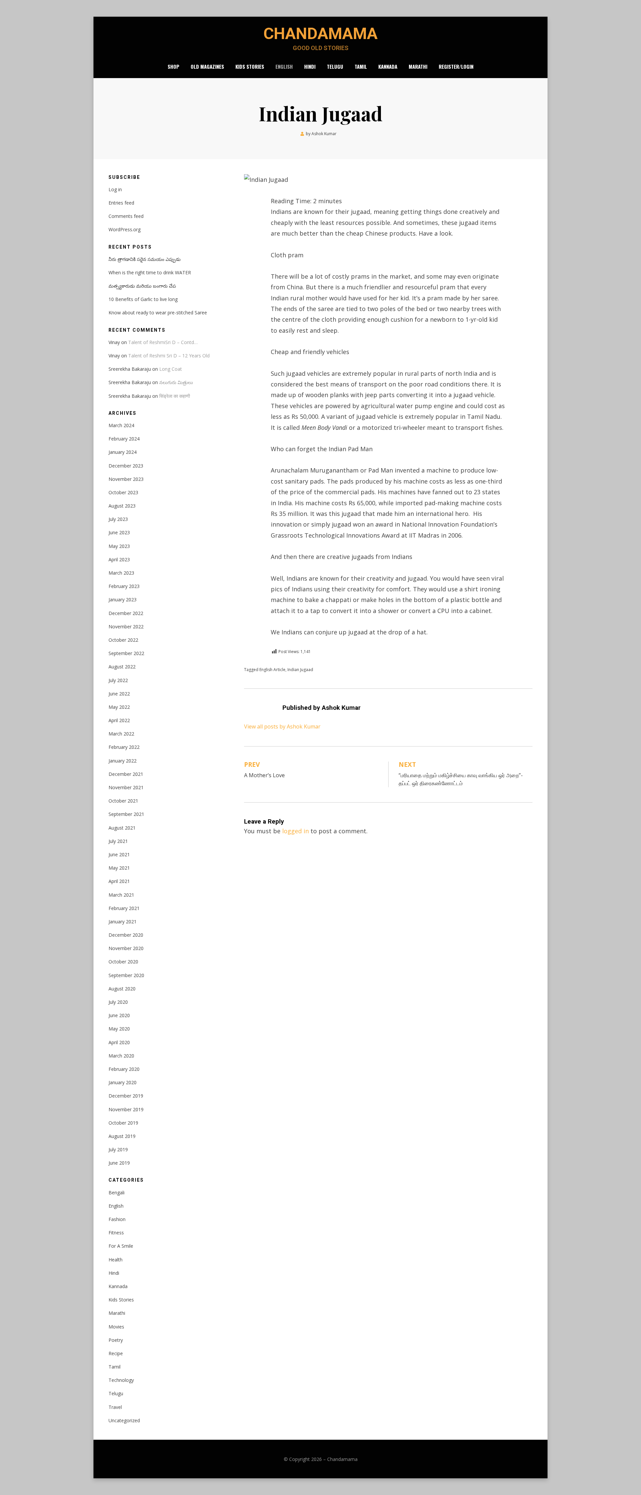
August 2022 (122, 666)
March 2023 (121, 573)
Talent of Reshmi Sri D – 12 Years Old (169, 355)
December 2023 (126, 466)
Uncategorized (124, 1420)
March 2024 (121, 425)
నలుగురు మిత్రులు (176, 382)
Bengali (117, 1192)
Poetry (116, 1340)
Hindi (309, 66)
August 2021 (122, 828)
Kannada (387, 66)
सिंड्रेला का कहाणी (174, 396)
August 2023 (122, 506)
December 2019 (126, 1096)
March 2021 (121, 895)
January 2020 (123, 1082)
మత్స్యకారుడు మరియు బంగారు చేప (142, 286)
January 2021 (123, 921)
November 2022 (126, 626)
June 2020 (119, 1015)
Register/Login (456, 66)
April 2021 (119, 881)
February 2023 (124, 586)
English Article (272, 669)
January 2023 (123, 599)
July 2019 (118, 1149)
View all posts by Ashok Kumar (282, 726)
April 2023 (119, 559)
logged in (295, 831)
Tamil (361, 66)
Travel (115, 1407)
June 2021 (119, 854)
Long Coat (170, 369)
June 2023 (119, 532)
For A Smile (121, 1246)
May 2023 (119, 546)
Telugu (335, 66)
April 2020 (119, 1042)
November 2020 (126, 948)
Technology (121, 1380)
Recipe (116, 1353)
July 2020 (118, 1002)
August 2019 (122, 1136)
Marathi (418, 66)
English (284, 66)
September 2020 (126, 975)
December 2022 (126, 613)
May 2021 (119, 868)
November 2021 (126, 787)
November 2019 (126, 1109)
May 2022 (119, 707)
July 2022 (118, 680)
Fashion (117, 1219)
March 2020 (121, 1056)
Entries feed (121, 203)
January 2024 (123, 452)
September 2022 (126, 653)
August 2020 (122, 988)
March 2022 (121, 733)
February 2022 (124, 747)
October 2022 (123, 640)
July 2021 (118, 841)
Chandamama (320, 33)
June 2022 (119, 693)
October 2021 (123, 801)
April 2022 (119, 720)
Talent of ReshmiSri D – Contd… (163, 342)
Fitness (116, 1232)
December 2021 (126, 774)
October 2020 (123, 961)
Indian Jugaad (300, 669)
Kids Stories (249, 66)
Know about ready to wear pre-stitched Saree (158, 312)
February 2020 (124, 1069)
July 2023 (118, 519)
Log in (115, 189)
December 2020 (126, 935)
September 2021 (126, 814)
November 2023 (126, 479)
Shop (173, 66)
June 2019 (119, 1163)
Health (116, 1259)
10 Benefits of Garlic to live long (143, 299)
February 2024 (124, 438)
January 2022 (123, 761)
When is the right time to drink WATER (150, 272)
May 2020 (119, 1028)
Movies (116, 1326)
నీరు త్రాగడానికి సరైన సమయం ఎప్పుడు (145, 259)
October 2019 (123, 1123)
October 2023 (123, 492)
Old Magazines (207, 66)
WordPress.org (125, 229)
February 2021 (124, 908)
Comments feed (126, 216)
